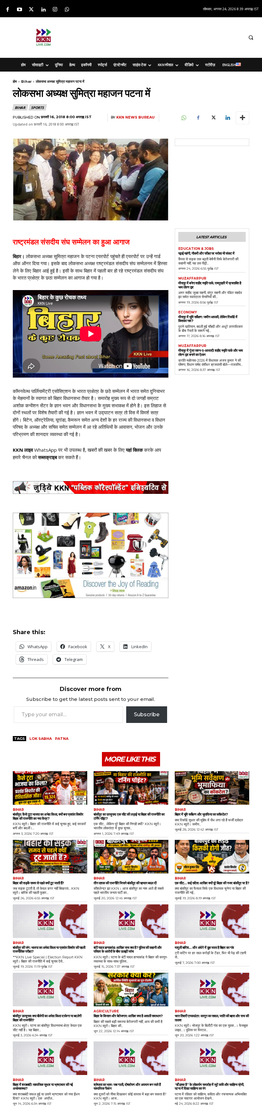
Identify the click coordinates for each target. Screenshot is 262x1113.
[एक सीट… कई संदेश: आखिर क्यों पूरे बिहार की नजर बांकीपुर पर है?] (212, 856)
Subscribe (146, 714)
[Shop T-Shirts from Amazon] (90, 555)
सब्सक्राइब (47, 457)
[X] (212, 117)
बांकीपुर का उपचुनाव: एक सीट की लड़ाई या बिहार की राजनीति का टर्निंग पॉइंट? (129, 816)
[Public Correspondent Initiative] (90, 487)
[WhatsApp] (183, 117)
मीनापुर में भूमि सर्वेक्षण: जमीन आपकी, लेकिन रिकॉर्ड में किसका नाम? (207, 319)
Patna (61, 738)
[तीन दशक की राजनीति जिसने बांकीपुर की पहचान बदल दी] (131, 856)
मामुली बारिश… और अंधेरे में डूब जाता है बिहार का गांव (204, 947)
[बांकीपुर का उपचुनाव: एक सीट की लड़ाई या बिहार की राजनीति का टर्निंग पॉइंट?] (131, 788)
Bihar (26, 81)
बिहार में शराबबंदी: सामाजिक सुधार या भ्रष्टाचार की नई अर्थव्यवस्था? (43, 1086)
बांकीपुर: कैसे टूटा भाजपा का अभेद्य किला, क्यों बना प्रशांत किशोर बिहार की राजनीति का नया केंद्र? (48, 816)
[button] (251, 38)
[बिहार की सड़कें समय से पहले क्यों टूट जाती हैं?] (50, 856)
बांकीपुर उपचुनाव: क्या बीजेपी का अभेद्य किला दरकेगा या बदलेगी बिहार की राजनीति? (47, 1018)
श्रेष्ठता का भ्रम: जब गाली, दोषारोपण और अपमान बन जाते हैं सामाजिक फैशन (127, 1086)
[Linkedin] (43, 9)
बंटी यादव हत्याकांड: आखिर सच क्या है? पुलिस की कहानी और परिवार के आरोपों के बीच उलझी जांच (128, 949)
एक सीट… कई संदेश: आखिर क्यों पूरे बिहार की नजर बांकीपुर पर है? (212, 883)
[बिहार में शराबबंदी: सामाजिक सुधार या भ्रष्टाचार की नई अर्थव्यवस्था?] (50, 1058)
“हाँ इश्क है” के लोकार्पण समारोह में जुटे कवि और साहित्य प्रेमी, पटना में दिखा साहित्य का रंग (209, 1086)
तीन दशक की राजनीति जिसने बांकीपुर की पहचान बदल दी (125, 883)
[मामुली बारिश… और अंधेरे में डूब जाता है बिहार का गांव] (212, 921)
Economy (187, 312)
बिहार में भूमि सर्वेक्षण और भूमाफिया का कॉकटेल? (201, 814)
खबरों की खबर (100, 450)
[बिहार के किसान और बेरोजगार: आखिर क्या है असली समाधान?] (131, 989)
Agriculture (106, 1011)
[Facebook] (7, 9)
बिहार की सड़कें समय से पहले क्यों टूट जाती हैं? (38, 883)
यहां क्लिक (134, 450)
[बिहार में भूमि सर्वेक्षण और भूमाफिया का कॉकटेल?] (212, 788)
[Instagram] (55, 9)
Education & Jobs (196, 249)
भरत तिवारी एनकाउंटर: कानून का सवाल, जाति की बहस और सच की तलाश (212, 1018)
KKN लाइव (23, 450)
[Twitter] (31, 9)
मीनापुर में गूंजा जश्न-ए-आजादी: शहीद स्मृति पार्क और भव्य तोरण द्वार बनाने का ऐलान (210, 352)
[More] (242, 117)
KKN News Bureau (135, 117)
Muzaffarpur (192, 278)
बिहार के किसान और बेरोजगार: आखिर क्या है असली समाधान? (128, 1016)
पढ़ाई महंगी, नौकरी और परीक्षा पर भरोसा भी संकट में (206, 253)
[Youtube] (19, 9)
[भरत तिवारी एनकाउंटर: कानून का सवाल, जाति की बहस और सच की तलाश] (212, 989)
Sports (37, 107)
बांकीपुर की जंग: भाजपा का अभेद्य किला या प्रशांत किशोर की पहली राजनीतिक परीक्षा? (49, 949)
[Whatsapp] (67, 9)
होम (15, 81)
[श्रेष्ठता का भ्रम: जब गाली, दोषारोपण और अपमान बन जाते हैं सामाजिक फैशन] (131, 1058)
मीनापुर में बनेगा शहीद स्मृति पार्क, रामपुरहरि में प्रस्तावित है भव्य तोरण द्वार (209, 285)
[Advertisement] (165, 36)
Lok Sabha (40, 738)
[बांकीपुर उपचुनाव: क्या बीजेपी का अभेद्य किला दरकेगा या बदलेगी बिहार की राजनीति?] (50, 989)
